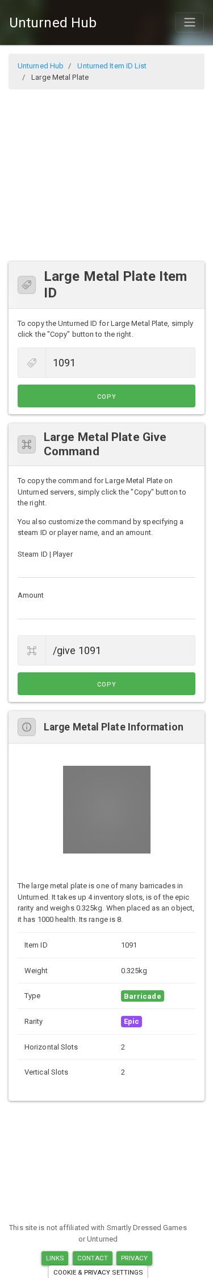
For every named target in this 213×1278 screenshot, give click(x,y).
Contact (92, 1258)
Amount (31, 595)
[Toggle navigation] (190, 22)
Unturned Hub (53, 23)
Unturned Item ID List (112, 66)
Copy (106, 397)
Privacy (134, 1258)
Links (55, 1258)
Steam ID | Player (45, 554)
